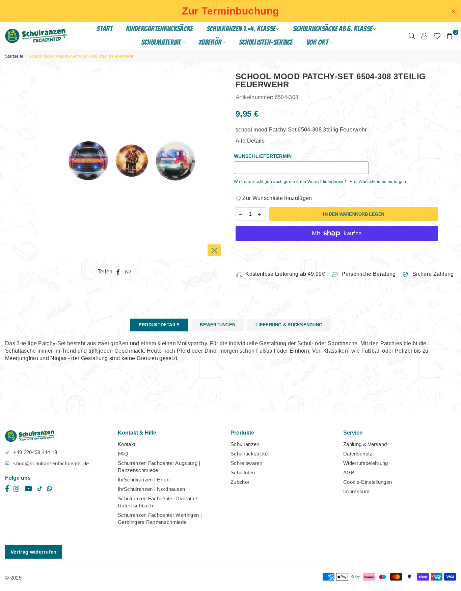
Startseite (14, 56)
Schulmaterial (161, 42)
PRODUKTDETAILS (159, 324)
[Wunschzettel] (437, 36)
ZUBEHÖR (209, 42)
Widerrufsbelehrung (365, 463)
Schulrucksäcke (249, 453)
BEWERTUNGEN (217, 324)
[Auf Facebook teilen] (118, 271)
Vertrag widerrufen (33, 552)
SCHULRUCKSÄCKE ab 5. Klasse (333, 29)
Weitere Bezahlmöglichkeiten (337, 250)
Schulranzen (245, 444)
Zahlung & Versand (365, 444)
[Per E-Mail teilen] (128, 271)
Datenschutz (358, 453)
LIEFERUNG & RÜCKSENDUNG (288, 324)
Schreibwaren (246, 463)
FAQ (123, 453)
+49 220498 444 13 (35, 452)
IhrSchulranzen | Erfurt (144, 479)
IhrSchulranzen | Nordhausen (151, 489)
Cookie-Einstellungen (367, 482)
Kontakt (126, 444)
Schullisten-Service (266, 42)
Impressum (356, 491)
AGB (348, 472)
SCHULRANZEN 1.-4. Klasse (241, 29)
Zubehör (240, 482)
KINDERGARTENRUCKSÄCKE (159, 29)
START (104, 29)
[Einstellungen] (424, 36)
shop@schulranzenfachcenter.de (51, 463)
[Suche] (412, 36)
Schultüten (243, 472)
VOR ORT (317, 42)
